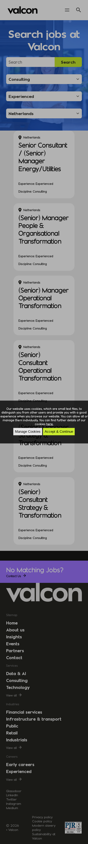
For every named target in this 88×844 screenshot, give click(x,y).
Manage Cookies (28, 432)
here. (49, 424)
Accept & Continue (59, 432)
